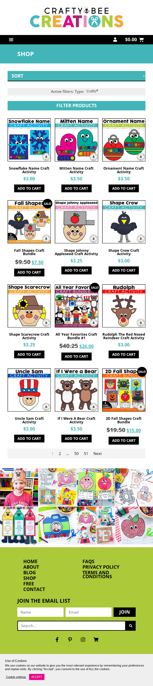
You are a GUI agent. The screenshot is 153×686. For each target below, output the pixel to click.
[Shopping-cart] (96, 640)
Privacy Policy (100, 567)
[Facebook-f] (57, 640)
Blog (29, 572)
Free (28, 584)
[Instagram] (83, 640)
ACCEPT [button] (36, 676)
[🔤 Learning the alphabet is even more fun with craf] (96, 526)
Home (30, 561)
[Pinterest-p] (70, 640)
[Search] (131, 626)
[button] (11, 39)
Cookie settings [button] (16, 677)
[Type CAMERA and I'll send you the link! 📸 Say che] (57, 526)
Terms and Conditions (97, 574)
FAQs (88, 561)
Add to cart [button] (29, 188)
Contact (34, 589)
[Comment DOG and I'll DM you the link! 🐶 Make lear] (19, 487)
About (31, 567)
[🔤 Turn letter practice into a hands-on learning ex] (57, 487)
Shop (29, 578)
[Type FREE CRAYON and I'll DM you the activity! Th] (19, 526)
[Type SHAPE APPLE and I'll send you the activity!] (96, 487)
